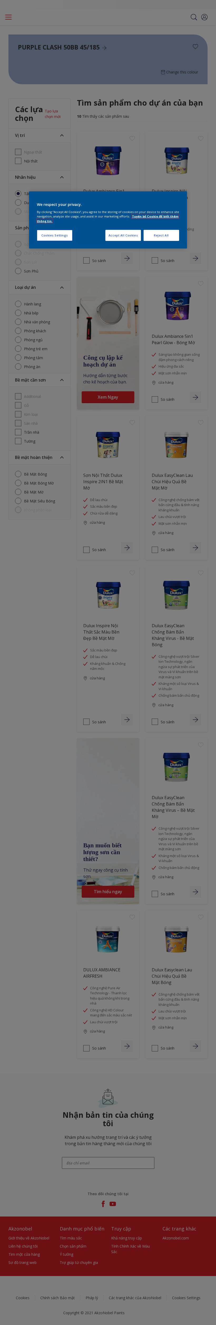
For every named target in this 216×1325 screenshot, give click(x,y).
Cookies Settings (54, 235)
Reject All (161, 235)
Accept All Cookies (123, 235)
